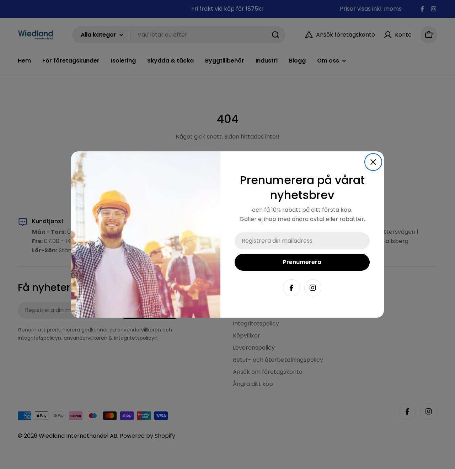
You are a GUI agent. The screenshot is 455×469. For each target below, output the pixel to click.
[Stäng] (373, 162)
